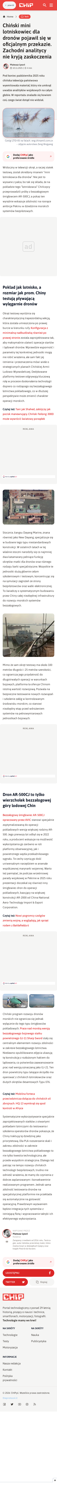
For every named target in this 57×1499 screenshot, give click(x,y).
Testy (6, 1341)
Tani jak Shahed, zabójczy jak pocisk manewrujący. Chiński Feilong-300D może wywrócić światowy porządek (28, 414)
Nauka (35, 1335)
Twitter (10, 1282)
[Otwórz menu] (51, 5)
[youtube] (7, 1241)
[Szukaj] (45, 5)
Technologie (10, 1335)
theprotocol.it (10, 1398)
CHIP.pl (15, 1392)
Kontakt (7, 1369)
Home (10, 16)
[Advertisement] (28, 452)
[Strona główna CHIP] (26, 5)
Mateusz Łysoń (17, 64)
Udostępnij (12, 1272)
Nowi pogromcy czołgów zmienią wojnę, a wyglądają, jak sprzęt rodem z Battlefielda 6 (25, 920)
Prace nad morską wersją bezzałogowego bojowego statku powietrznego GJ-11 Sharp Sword (26, 1033)
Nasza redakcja (12, 1363)
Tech (26, 16)
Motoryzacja (10, 1347)
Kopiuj (43, 1282)
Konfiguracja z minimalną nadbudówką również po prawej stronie (25, 332)
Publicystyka (38, 1341)
